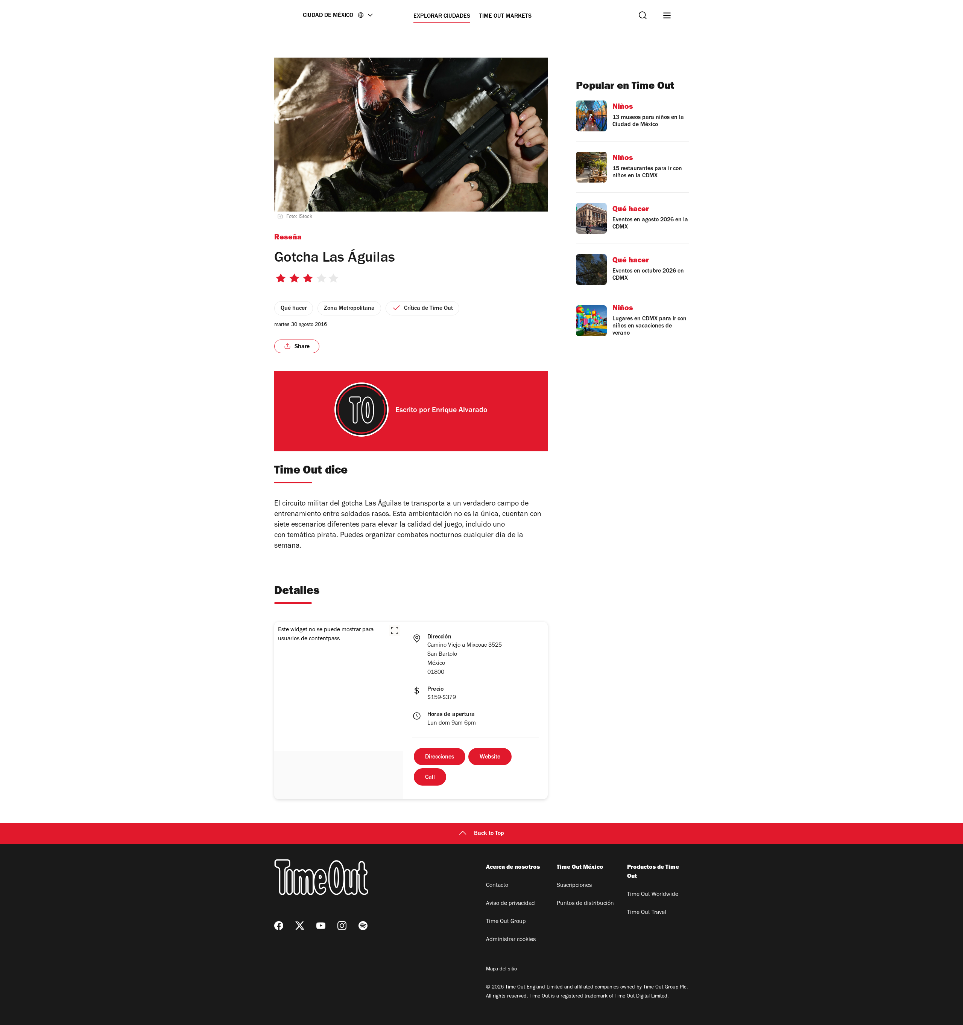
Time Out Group (506, 922)
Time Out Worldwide (652, 895)
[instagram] (341, 925)
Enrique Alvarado (460, 411)
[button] (394, 630)
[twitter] (299, 925)
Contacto (497, 886)
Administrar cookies (511, 940)
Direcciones (439, 757)
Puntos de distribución (585, 904)
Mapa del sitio (501, 969)
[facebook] (278, 925)
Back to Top (489, 834)
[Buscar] (642, 15)
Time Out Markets (505, 17)
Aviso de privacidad (510, 904)
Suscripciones (574, 886)
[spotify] (363, 925)
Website (490, 757)
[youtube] (320, 925)
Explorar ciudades (441, 17)
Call (430, 778)
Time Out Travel (646, 913)
